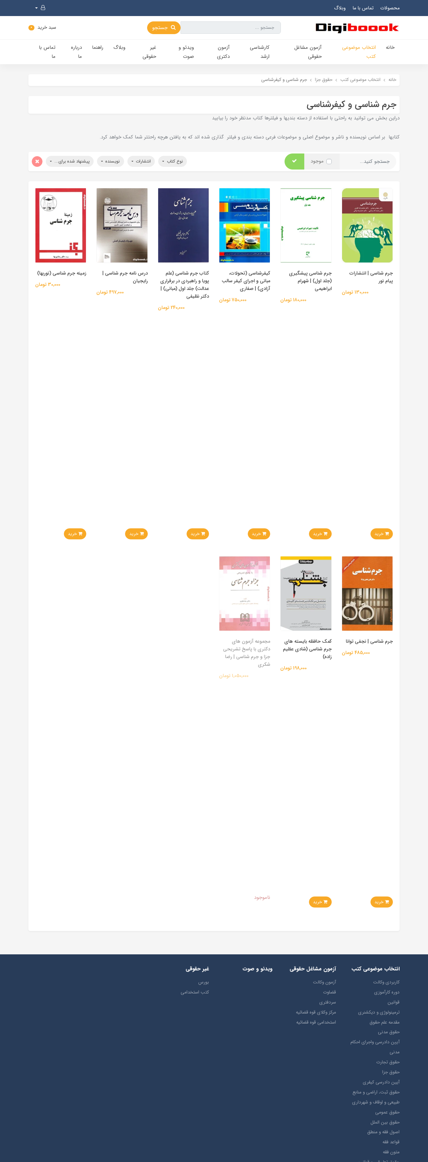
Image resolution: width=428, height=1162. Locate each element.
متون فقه (391, 1152)
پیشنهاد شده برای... (71, 161)
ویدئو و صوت (186, 52)
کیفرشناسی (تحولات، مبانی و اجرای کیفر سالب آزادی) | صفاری (246, 281)
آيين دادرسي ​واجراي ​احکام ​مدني (374, 1047)
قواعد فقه (391, 1142)
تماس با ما (362, 8)
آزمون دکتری (223, 52)
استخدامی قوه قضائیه (316, 1022)
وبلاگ (340, 8)
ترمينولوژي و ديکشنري (379, 1012)
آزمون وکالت (324, 982)
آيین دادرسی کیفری (381, 1082)
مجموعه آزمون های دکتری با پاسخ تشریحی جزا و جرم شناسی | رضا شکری (246, 653)
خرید (379, 533)
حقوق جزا (391, 1072)
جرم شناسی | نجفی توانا (369, 641)
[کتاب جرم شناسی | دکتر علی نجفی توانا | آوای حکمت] (367, 593)
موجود (317, 161)
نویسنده (112, 161)
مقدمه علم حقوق (384, 1022)
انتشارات (142, 161)
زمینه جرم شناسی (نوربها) (61, 273)
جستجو (160, 28)
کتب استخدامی (195, 992)
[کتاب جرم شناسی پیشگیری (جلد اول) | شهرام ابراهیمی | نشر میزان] (306, 225)
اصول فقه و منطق (383, 1132)
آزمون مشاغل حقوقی (308, 52)
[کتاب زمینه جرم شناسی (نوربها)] (60, 225)
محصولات (390, 8)
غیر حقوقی (149, 52)
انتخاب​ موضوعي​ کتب (359, 52)
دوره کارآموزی (387, 992)
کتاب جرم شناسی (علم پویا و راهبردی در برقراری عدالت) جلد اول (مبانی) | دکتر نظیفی (184, 285)
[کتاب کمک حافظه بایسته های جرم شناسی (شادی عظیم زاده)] (306, 593)
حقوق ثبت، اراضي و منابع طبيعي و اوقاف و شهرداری (376, 1097)
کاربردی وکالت (386, 982)
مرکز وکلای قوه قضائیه (316, 1012)
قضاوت (329, 992)
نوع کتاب (174, 161)
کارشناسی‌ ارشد (260, 52)
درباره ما (76, 52)
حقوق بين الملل (385, 1122)
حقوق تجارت (388, 1062)
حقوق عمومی (387, 1112)
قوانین (394, 1002)
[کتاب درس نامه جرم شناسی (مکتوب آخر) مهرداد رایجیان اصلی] (122, 225)
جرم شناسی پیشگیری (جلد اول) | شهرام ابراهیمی (310, 281)
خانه (390, 47)
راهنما (97, 47)
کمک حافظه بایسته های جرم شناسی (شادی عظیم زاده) (307, 649)
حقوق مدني (389, 1032)
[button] (40, 8)
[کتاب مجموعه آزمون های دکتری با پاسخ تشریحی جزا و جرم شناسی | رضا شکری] (244, 593)
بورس (203, 982)
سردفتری (327, 1002)
